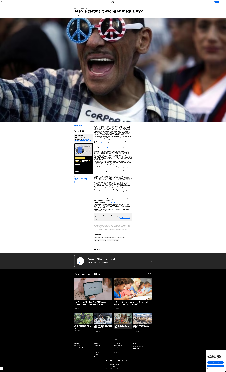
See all (149, 273)
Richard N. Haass (78, 125)
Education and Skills (80, 8)
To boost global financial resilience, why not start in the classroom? (131, 303)
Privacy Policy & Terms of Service (113, 364)
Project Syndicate (112, 202)
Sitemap (113, 366)
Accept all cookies (215, 365)
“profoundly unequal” (118, 145)
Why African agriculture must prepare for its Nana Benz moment (83, 326)
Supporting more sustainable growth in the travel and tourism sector (141, 326)
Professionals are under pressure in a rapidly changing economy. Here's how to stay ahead (103, 326)
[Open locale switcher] (1, 368)
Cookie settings (215, 369)
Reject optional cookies (215, 362)
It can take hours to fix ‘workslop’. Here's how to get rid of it (123, 326)
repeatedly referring (103, 147)
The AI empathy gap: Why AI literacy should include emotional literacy (90, 303)
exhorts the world (101, 142)
